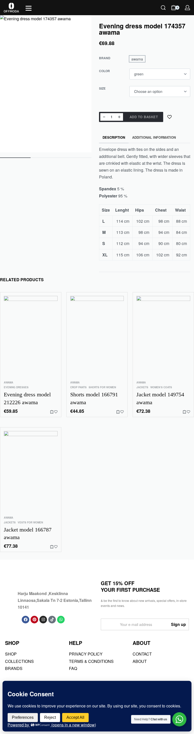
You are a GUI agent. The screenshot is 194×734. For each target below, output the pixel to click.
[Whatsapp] (61, 619)
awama (8, 382)
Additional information (154, 137)
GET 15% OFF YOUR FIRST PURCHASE (130, 586)
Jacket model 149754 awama (160, 398)
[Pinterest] (34, 619)
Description (114, 137)
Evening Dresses (16, 387)
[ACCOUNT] (187, 7)
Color (104, 71)
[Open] (28, 8)
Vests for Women (30, 522)
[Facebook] (25, 619)
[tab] (114, 137)
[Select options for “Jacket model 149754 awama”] (184, 411)
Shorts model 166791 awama (94, 398)
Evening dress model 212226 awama (27, 398)
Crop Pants (78, 387)
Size (102, 89)
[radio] (137, 59)
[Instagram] (43, 619)
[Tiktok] (52, 619)
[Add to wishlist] (169, 117)
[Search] (163, 7)
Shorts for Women (102, 387)
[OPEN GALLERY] (45, 83)
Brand (104, 58)
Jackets (142, 387)
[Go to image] (15, 157)
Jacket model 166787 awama (28, 533)
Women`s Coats (161, 387)
